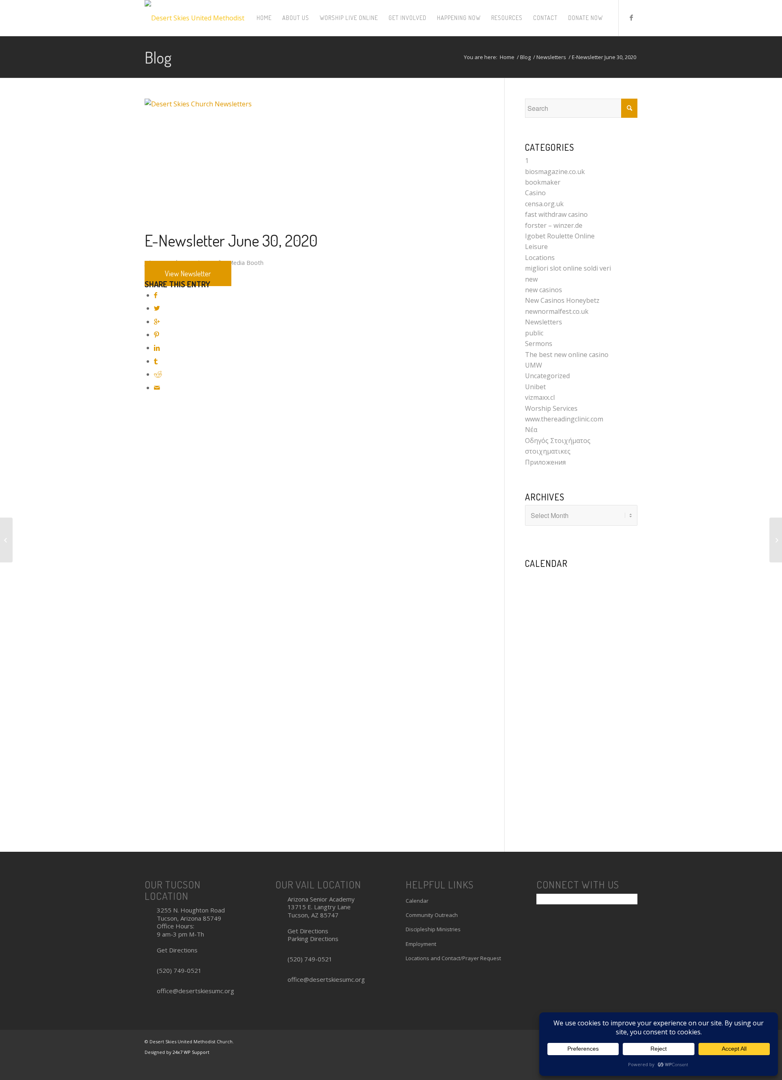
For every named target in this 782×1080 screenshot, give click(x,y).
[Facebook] (631, 17)
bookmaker (542, 182)
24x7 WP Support (191, 1052)
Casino (535, 192)
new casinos (543, 289)
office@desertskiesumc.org (195, 991)
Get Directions (177, 950)
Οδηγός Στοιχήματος (558, 440)
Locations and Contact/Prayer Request (453, 958)
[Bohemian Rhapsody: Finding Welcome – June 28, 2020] (775, 540)
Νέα (531, 429)
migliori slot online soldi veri (568, 268)
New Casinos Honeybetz (562, 300)
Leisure (536, 246)
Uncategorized (547, 375)
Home (507, 57)
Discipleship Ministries (433, 929)
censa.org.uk (544, 203)
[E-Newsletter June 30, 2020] (317, 103)
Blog (158, 57)
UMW (533, 365)
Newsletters (551, 57)
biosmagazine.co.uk (555, 171)
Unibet (535, 386)
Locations (540, 257)
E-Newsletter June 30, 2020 (231, 240)
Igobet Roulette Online (560, 235)
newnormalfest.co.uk (557, 311)
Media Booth (246, 263)
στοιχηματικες (548, 451)
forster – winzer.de (553, 225)
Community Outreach (432, 915)
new (531, 279)
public (534, 332)
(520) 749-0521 (179, 970)
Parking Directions (313, 939)
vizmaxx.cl (540, 397)
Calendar (417, 900)
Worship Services (551, 408)
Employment (421, 944)
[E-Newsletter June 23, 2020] (6, 540)
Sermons (538, 343)
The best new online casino (566, 354)
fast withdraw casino (556, 214)
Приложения (545, 462)
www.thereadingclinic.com (564, 418)
